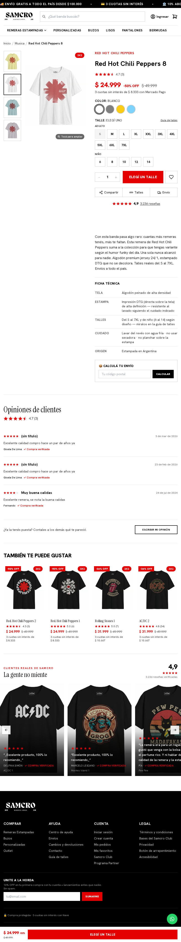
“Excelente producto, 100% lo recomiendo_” (92, 757)
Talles (138, 192)
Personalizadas (67, 30)
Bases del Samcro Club (155, 838)
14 (148, 162)
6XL (112, 145)
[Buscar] (44, 16)
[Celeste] (131, 109)
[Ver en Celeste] (12, 107)
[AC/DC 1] (32, 729)
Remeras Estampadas (25, 30)
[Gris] (110, 109)
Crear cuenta (103, 838)
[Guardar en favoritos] (171, 177)
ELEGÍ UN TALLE (143, 177)
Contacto (55, 851)
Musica (20, 43)
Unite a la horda (19, 880)
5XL (100, 145)
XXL (148, 134)
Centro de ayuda (61, 832)
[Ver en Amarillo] (12, 61)
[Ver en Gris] (12, 130)
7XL (124, 145)
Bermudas (158, 30)
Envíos (53, 838)
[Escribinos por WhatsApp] (172, 919)
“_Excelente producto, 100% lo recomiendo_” (25, 757)
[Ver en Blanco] (12, 84)
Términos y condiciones (156, 832)
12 (136, 162)
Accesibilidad (148, 857)
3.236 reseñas (150, 204)
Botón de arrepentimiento (157, 851)
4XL (172, 134)
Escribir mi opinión (156, 529)
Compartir (111, 192)
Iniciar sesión (103, 832)
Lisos (110, 30)
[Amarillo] (120, 109)
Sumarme (92, 896)
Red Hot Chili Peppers (114, 53)
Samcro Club (103, 857)
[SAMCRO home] (19, 16)
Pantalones (132, 30)
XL (136, 134)
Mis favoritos (103, 851)
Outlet (8, 851)
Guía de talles (168, 120)
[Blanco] (99, 109)
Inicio (7, 43)
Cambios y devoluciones (66, 844)
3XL (160, 134)
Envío (166, 192)
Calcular (163, 374)
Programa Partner (106, 863)
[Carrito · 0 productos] (174, 16)
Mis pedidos (102, 844)
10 (124, 162)
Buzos (93, 30)
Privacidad (146, 844)
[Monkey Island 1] (100, 729)
